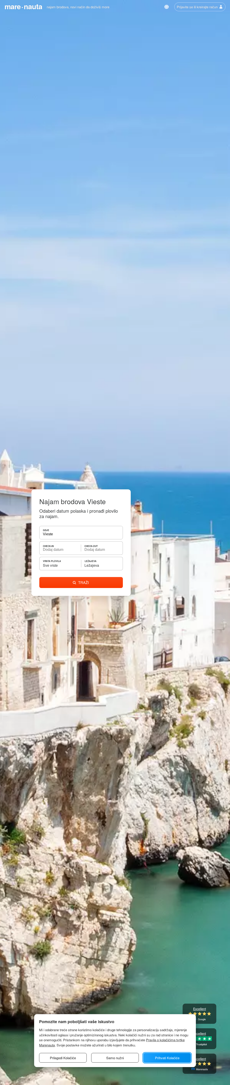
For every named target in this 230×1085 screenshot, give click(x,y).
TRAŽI (83, 582)
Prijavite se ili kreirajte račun (197, 6)
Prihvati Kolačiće (167, 1057)
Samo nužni (115, 1057)
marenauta (23, 6)
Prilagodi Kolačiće (63, 1057)
